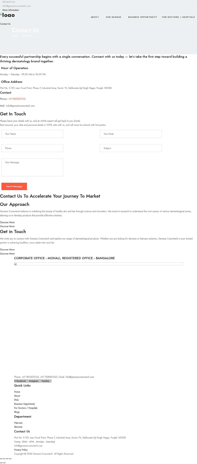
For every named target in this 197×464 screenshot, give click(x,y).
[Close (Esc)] (10, 458)
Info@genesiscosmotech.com (20, 105)
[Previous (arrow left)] (1, 462)
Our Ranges (113, 17)
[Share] (7, 458)
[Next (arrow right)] (4, 462)
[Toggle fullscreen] (4, 458)
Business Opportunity (142, 17)
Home (15, 35)
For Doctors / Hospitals (178, 17)
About (95, 17)
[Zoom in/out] (1, 458)
